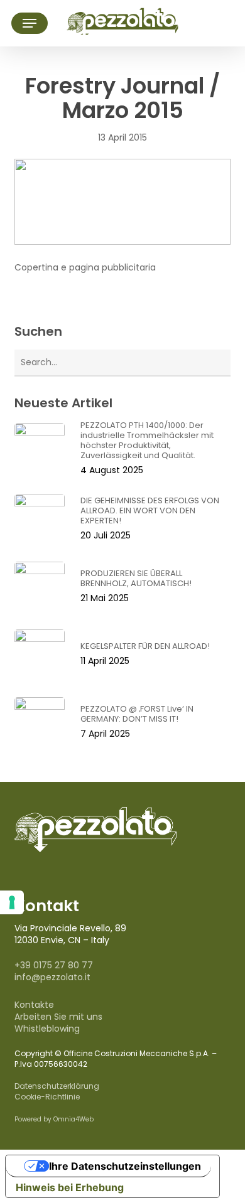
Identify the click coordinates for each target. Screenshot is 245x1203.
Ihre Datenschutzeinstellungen (125, 1166)
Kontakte (34, 1004)
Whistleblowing (47, 1028)
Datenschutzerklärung (56, 1086)
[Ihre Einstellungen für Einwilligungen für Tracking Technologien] (12, 902)
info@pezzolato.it (52, 977)
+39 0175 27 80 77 (53, 965)
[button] (29, 23)
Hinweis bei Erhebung (70, 1187)
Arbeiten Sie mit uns (58, 1016)
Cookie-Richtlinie (47, 1096)
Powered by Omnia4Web (54, 1119)
